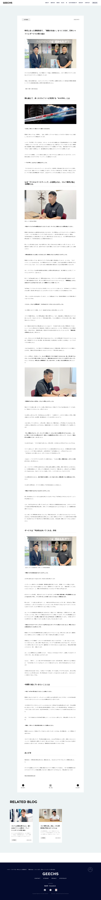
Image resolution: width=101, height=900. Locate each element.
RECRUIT (81, 2)
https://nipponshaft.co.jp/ (30, 775)
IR (66, 2)
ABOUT (47, 2)
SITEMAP (46, 878)
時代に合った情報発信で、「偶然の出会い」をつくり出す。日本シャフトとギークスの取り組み (36, 869)
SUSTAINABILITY (73, 2)
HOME (8, 869)
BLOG (62, 2)
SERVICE (53, 2)
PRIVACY (53, 878)
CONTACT (87, 2)
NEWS (58, 2)
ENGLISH (95, 2)
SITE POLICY (63, 878)
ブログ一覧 (13, 869)
